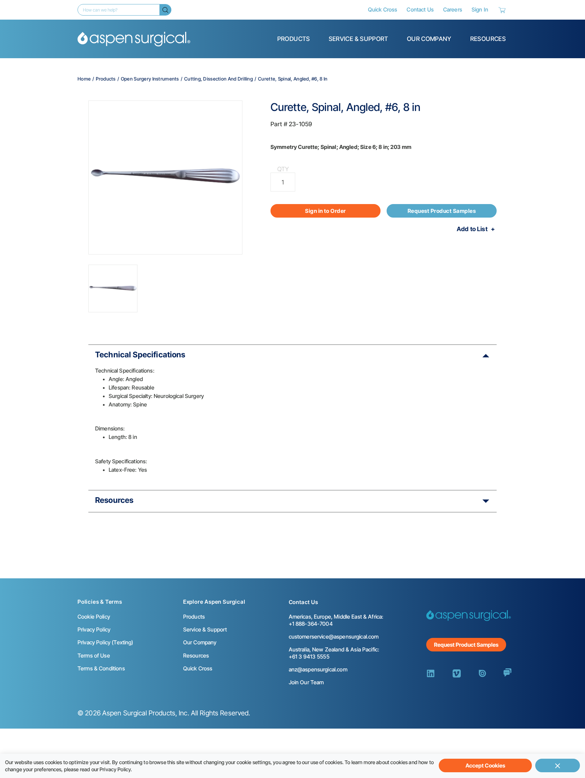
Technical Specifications (140, 354)
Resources (488, 38)
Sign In (480, 9)
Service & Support (358, 38)
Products (293, 38)
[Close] (557, 765)
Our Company (429, 38)
